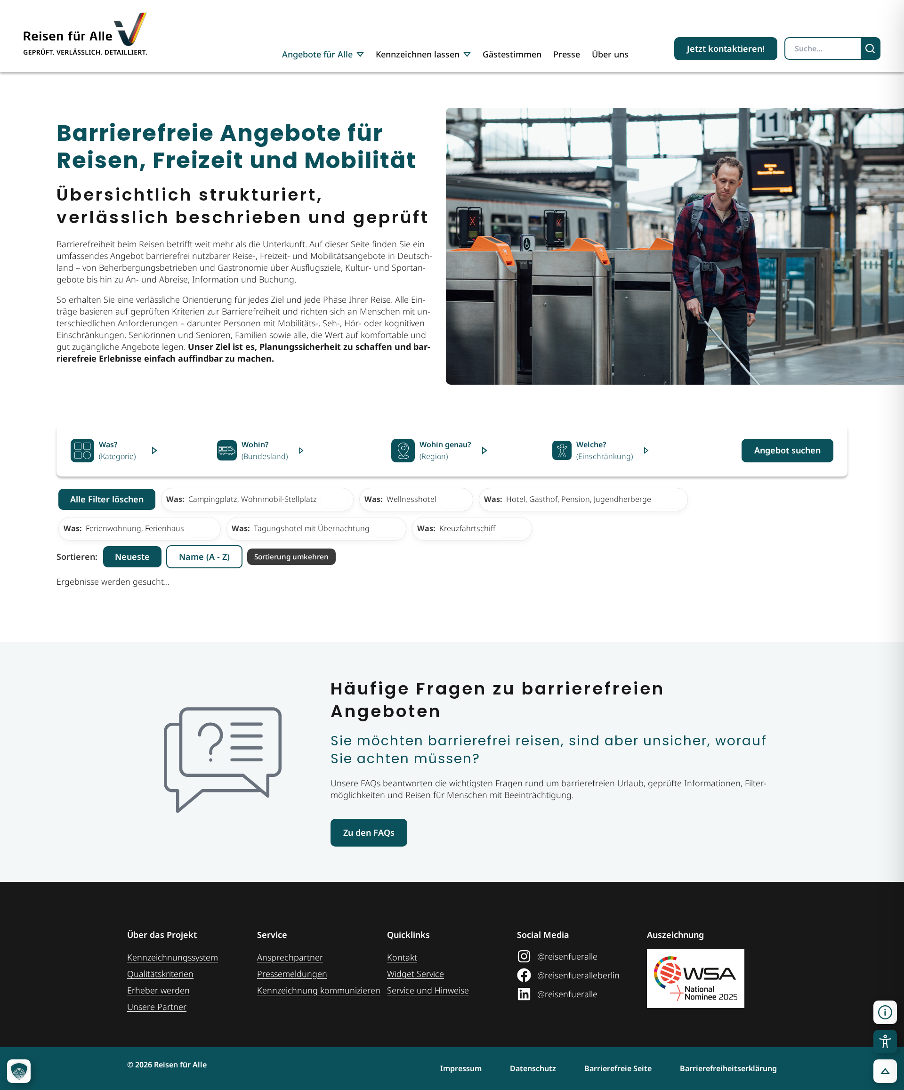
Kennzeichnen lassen (418, 54)
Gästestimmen (512, 54)
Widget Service (415, 973)
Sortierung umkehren (291, 556)
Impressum (461, 1068)
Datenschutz (533, 1068)
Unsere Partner (156, 1006)
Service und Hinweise (428, 990)
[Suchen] (871, 48)
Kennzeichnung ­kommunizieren (318, 990)
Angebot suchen (787, 450)
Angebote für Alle (317, 54)
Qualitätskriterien (160, 973)
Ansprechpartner (290, 957)
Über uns (610, 54)
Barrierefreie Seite (618, 1068)
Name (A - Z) (204, 556)
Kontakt (402, 957)
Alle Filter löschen (107, 499)
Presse (566, 54)
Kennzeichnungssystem (172, 957)
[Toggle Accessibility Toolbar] (885, 1041)
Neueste (132, 556)
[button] (885, 1012)
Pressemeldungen (292, 973)
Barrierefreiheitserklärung (728, 1068)
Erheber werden (158, 990)
